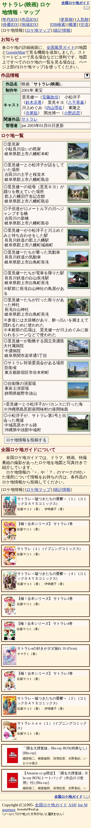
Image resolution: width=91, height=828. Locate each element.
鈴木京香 (34, 102)
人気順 (82, 19)
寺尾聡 (32, 113)
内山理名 (54, 108)
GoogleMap (15, 52)
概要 (73, 24)
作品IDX (29, 19)
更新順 (67, 19)
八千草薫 (76, 102)
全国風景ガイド (61, 47)
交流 (84, 24)
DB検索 (58, 24)
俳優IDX (10, 24)
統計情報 (62, 30)
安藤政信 (50, 97)
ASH (72, 805)
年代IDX (10, 19)
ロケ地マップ (38, 30)
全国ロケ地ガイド (51, 805)
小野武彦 (72, 113)
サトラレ (29, 119)
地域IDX (29, 24)
